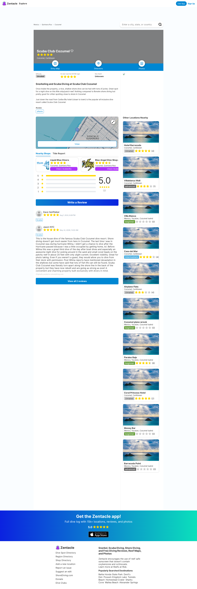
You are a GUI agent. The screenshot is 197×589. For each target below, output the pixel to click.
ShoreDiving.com (64, 575)
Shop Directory (63, 560)
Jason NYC (48, 227)
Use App (181, 3)
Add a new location (65, 564)
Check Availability (64, 169)
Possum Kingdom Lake (115, 577)
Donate (59, 579)
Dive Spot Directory (66, 552)
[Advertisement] (99, 13)
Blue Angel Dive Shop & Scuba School (114, 160)
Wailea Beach (111, 582)
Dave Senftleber (51, 212)
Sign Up (191, 3)
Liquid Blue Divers (59, 160)
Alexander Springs (128, 582)
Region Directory (64, 556)
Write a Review (77, 202)
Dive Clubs (61, 582)
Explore (23, 3)
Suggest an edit (64, 571)
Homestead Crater (115, 579)
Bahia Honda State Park (110, 574)
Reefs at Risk (120, 566)
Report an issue (63, 567)
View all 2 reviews (77, 281)
